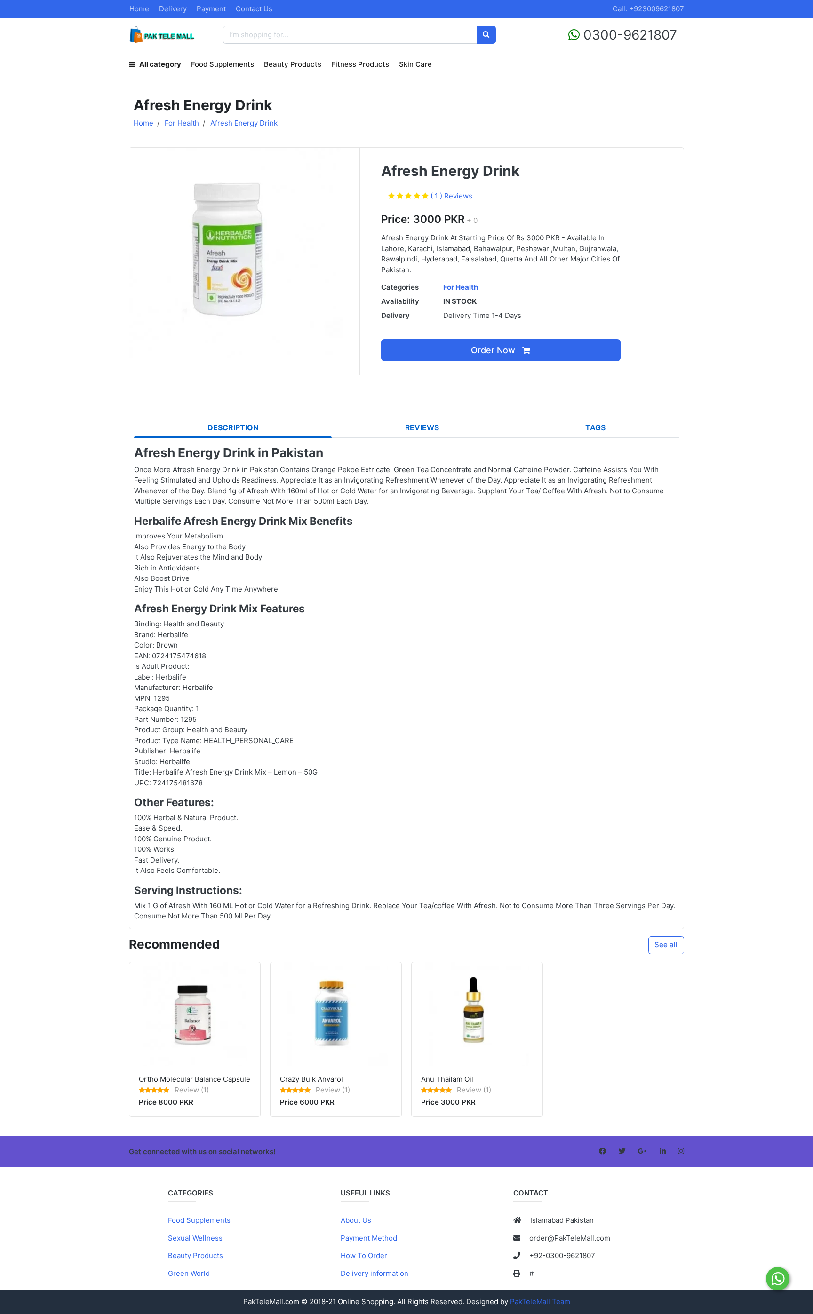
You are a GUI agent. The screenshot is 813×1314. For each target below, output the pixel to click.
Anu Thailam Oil (447, 1079)
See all (666, 944)
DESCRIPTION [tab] (233, 427)
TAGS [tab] (595, 427)
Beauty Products (292, 64)
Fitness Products (360, 64)
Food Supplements (222, 64)
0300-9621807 (628, 35)
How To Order (364, 1255)
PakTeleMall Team (540, 1301)
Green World (189, 1273)
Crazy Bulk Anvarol (311, 1079)
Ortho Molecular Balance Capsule (194, 1079)
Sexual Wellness (195, 1238)
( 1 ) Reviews (451, 195)
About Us (356, 1220)
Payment (211, 8)
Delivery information (374, 1273)
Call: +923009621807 (648, 8)
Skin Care (415, 64)
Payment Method (369, 1238)
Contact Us (254, 8)
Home (139, 8)
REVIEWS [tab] (422, 427)
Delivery (173, 8)
